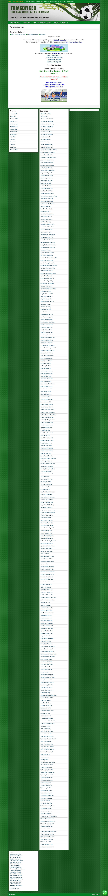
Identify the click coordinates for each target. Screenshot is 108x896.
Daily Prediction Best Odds (47, 294)
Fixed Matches (13, 887)
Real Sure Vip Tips (45, 602)
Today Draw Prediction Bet (46, 736)
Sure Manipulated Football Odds (48, 695)
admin (12, 34)
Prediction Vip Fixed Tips (46, 579)
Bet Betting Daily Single (46, 229)
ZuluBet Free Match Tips (46, 844)
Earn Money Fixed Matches (47, 335)
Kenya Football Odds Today (47, 504)
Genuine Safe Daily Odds (46, 466)
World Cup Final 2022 (45, 842)
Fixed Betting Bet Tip (45, 368)
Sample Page (27, 22)
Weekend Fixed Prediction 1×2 (48, 821)
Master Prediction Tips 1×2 (47, 528)
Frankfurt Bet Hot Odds (46, 427)
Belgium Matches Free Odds (47, 170)
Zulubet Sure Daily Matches (47, 847)
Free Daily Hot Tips (45, 435)
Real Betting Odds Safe (46, 589)
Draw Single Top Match (46, 330)
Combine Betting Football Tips (47, 263)
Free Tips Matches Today (46, 450)
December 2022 (14, 124)
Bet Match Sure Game (45, 232)
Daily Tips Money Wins (46, 299)
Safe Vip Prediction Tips (46, 631)
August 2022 (13, 134)
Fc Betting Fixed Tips (45, 363)
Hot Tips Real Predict (45, 481)
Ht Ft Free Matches (45, 489)
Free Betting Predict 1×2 (46, 432)
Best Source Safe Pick (46, 216)
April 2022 (12, 144)
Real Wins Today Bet (45, 605)
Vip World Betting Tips (45, 811)
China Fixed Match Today (46, 260)
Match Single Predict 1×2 (46, 538)
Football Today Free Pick (46, 422)
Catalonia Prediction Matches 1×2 (48, 257)
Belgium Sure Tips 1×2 (46, 173)
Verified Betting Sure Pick (46, 769)
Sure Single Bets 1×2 (45, 700)
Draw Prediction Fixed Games (47, 322)
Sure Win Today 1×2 (45, 715)
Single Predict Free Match (46, 638)
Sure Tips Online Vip (45, 708)
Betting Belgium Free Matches (47, 234)
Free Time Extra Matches (46, 448)
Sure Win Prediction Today (46, 710)
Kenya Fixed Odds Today (46, 502)
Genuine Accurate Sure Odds (47, 463)
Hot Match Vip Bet (45, 476)
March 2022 (13, 147)
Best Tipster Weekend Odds (47, 224)
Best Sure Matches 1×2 (46, 219)
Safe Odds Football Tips (46, 620)
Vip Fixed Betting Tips (45, 782)
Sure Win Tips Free (45, 713)
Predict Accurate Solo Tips (47, 569)
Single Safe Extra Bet (17, 32)
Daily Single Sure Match (46, 296)
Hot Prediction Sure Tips (46, 479)
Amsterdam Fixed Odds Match (48, 157)
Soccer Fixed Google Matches (47, 646)
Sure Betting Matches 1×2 (46, 690)
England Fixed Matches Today (47, 337)
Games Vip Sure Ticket (46, 461)
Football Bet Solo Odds (46, 402)
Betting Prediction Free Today (47, 242)
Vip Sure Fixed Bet (45, 800)
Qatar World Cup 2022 (45, 587)
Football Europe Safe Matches (47, 412)
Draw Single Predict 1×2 (46, 327)
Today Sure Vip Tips (45, 754)
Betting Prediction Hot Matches (48, 245)
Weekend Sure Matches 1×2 (61, 22)
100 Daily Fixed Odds (45, 113)
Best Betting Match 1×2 (46, 178)
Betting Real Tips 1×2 (45, 250)
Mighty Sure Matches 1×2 (46, 543)
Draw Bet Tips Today (45, 306)
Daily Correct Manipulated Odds (48, 288)
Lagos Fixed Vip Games (46, 520)
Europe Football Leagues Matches (48, 347)
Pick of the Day (44, 564)
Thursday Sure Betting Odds (47, 723)
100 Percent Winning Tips (46, 126)
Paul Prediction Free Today (47, 561)
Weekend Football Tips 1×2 (47, 824)
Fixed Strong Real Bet (45, 391)
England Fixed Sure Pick (46, 340)
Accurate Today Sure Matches (47, 152)
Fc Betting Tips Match (45, 366)
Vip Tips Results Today (46, 803)
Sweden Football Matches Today (48, 721)
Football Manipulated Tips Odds (48, 414)
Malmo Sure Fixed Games (46, 525)
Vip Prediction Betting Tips (47, 795)
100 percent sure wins (15, 854)
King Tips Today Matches (46, 515)
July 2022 (12, 137)
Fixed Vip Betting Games (46, 399)
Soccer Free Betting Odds (46, 649)
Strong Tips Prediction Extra (47, 679)
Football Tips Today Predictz (47, 420)
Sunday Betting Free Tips (46, 685)
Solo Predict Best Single (46, 664)
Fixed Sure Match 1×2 (45, 394)
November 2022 (14, 126)
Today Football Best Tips (46, 744)
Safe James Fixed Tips (46, 618)
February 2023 (13, 119)
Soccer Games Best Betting (47, 651)
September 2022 (14, 131)
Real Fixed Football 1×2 (46, 592)
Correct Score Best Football (47, 283)
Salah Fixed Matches (15, 883)
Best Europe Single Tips (46, 188)
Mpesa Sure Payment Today (47, 546)
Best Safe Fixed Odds (45, 206)
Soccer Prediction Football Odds (48, 654)
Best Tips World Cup (45, 221)
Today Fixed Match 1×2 (46, 741)
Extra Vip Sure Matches (46, 358)
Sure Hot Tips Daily (45, 692)
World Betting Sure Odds (46, 839)
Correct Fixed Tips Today (46, 281)
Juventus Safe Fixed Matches (47, 497)
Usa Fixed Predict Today (46, 764)
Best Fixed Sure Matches (16, 855)
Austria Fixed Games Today (47, 165)
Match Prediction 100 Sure (46, 535)
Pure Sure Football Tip (45, 584)
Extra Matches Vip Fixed (46, 353)
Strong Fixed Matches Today (47, 677)
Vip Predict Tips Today (46, 793)
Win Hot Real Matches (45, 829)
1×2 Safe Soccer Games (46, 134)
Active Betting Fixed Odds (46, 155)
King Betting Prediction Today (47, 510)
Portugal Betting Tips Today (47, 566)
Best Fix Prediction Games (47, 193)
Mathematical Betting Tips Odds (48, 541)
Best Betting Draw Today (46, 175)
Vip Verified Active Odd (46, 808)
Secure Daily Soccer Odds (16, 873)
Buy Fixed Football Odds (46, 255)
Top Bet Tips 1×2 (44, 757)
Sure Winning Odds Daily (46, 718)
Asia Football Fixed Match (46, 162)
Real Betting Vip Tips (15, 880)
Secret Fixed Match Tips (46, 633)
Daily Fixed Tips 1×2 (15, 22)
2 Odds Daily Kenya (45, 139)
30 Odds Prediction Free (46, 147)
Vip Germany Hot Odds (46, 788)
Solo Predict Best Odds (46, 661)
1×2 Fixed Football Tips (46, 131)
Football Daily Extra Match (46, 409)
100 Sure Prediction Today (16, 878)
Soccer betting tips (14, 888)
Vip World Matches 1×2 (46, 813)
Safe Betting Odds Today (46, 607)
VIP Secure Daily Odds (15, 857)
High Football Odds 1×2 (46, 471)
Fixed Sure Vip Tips (45, 396)
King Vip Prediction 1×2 (46, 517)
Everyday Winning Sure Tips (47, 350)
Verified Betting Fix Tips (46, 767)
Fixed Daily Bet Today (45, 376)
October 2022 (13, 129)
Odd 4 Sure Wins (44, 553)
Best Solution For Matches (47, 214)
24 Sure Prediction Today (46, 144)
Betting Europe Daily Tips (46, 237)
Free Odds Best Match (46, 443)
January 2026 (13, 113)
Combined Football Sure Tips (47, 268)
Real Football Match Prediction (48, 597)
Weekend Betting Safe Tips (47, 818)
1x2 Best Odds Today (15, 859)
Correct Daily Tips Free (46, 275)
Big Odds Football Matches (47, 252)
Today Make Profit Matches (47, 746)
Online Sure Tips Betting (46, 558)
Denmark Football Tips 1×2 (47, 301)
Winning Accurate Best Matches (48, 831)
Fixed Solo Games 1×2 (46, 389)
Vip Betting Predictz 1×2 (46, 777)
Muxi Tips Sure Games (46, 548)
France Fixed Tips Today (46, 425)
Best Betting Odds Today (46, 180)
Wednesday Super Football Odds (48, 816)
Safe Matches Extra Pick (16, 877)
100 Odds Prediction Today (47, 124)
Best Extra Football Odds (46, 191)
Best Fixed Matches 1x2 (16, 1)
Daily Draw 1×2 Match (45, 291)
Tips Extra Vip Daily (45, 726)
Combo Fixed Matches (15, 870)
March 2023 (13, 116)
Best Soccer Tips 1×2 (45, 211)
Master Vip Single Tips (46, 530)
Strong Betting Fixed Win (46, 672)
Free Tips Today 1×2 (45, 453)
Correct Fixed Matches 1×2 (47, 278)
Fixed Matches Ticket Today (47, 384)
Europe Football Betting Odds (47, 345)
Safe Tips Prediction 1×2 (46, 625)
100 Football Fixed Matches (47, 119)
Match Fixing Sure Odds (46, 533)
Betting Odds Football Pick (47, 239)
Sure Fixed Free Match (15, 882)
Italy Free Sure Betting (46, 494)
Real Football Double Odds (47, 595)
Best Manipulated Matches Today (48, 196)
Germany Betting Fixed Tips (47, 468)
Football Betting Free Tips (46, 404)
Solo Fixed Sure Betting (46, 659)
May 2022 (12, 142)
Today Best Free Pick (45, 728)
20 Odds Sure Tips (45, 142)
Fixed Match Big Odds (45, 381)
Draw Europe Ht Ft (45, 311)
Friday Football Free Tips (46, 456)
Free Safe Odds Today (46, 445)
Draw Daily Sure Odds (45, 309)
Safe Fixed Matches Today (47, 613)
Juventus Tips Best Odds (46, 499)
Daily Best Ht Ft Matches (16, 864)
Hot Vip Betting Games (46, 486)
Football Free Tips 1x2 (15, 872)
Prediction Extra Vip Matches (47, 571)
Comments (42, 34)
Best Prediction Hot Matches (47, 203)
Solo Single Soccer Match (16, 860)
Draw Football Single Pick (46, 317)
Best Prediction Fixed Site (46, 201)
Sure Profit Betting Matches (47, 697)
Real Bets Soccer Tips (15, 862)
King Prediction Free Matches (47, 512)
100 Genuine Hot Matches (46, 121)
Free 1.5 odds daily (45, 430)
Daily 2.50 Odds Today (46, 286)
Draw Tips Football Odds (46, 332)
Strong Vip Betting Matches (47, 682)
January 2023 (13, 121)
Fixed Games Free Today (46, 378)
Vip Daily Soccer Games (46, 780)
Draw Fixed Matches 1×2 (46, 314)
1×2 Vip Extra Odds (45, 137)
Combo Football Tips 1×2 (46, 270)
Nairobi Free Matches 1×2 (46, 551)
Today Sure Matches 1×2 (46, 752)
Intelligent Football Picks (16, 885)
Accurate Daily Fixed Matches (17, 869)
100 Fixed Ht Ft (44, 116)
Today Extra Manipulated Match (48, 739)
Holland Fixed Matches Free (47, 474)
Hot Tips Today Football (46, 484)
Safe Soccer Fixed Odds (46, 623)
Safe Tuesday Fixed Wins (46, 628)
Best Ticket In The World (16, 875)
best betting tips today (45, 183)
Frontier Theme (95, 894)
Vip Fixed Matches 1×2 (46, 785)
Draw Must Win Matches (46, 319)
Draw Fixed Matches (15, 865)
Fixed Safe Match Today (46, 386)
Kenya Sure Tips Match (46, 507)
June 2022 (12, 139)
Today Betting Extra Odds (46, 731)
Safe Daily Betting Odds (46, 610)
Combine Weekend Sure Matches (48, 265)
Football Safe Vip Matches (46, 417)
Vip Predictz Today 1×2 (46, 798)
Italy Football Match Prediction (47, 492)
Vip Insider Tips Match (46, 790)
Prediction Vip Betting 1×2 (46, 577)
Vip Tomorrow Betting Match (47, 805)
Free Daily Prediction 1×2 (46, 438)
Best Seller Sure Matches (46, 209)
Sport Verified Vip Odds (46, 669)
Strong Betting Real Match (46, 674)
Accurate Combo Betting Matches (48, 149)
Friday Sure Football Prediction (48, 458)
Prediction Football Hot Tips (47, 574)
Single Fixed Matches (45, 636)
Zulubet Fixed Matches (15, 867)
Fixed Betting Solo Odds (46, 373)
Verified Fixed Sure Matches (47, 772)
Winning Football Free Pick (47, 834)
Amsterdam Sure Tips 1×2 (46, 160)
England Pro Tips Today (46, 342)
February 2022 (13, 149)
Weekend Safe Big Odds (46, 826)
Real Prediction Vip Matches (47, 600)
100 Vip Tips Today (45, 129)
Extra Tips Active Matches (46, 355)
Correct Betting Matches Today (48, 273)
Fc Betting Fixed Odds (46, 360)
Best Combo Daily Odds (46, 185)
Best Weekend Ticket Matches (48, 227)
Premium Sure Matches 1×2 (47, 582)
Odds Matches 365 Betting (47, 556)
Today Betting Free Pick (46, 733)
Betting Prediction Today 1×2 (47, 247)
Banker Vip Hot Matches (46, 167)
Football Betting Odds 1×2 (46, 407)
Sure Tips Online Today (46, 705)
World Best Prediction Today (47, 836)
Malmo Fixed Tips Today (46, 522)
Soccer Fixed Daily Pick (46, 643)
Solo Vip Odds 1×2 (45, 667)
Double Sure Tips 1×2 (45, 304)
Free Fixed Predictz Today (46, 440)
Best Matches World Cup (46, 198)
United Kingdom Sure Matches (47, 762)
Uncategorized (44, 759)
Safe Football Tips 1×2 (46, 615)
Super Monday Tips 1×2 (46, 687)
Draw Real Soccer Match (46, 324)
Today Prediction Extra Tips (47, 749)
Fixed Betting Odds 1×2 (46, 371)
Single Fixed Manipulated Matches (42, 22)
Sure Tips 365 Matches (46, 703)
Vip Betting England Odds (46, 775)
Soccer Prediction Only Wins (47, 656)
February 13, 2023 (20, 34)
